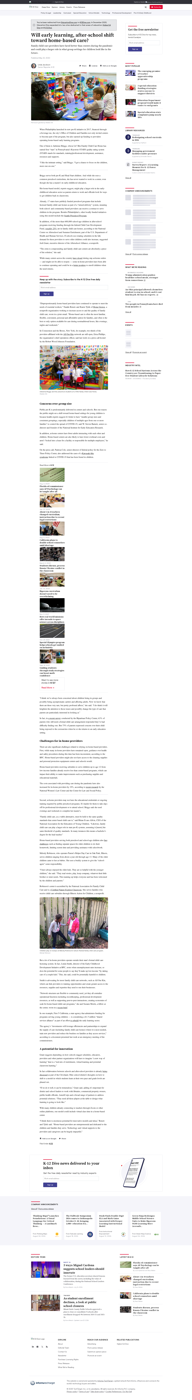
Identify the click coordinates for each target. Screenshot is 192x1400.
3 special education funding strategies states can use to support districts (147, 89)
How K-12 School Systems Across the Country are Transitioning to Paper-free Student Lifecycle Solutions (143, 373)
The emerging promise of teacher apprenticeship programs (149, 75)
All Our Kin (68, 334)
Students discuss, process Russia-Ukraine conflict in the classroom (146, 1310)
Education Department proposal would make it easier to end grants (149, 103)
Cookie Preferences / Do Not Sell (119, 1391)
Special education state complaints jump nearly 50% (149, 115)
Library (62, 7)
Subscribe (157, 7)
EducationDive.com (69, 22)
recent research (92, 787)
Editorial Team (63, 1348)
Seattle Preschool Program (75, 215)
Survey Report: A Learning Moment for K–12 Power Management (145, 167)
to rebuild (74, 1020)
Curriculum (67, 13)
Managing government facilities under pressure (144, 152)
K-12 (51, 1143)
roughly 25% (51, 228)
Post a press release (140, 254)
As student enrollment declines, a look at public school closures (79, 1302)
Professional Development (122, 13)
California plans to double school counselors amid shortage (146, 1296)
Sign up (46, 294)
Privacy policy (72, 1391)
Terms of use (84, 1391)
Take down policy (97, 1391)
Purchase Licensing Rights (68, 1359)
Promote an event (140, 352)
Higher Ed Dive (59, 2)
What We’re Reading (66, 1367)
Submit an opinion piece (96, 1352)
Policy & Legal (46, 13)
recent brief (62, 1007)
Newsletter (62, 1355)
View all (128, 178)
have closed (77, 258)
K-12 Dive (48, 28)
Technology (106, 13)
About (60, 1344)
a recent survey (54, 718)
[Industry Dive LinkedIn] (32, 1346)
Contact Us (62, 1352)
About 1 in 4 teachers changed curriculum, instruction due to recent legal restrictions (146, 1280)
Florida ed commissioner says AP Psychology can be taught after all (146, 1265)
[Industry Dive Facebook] (37, 1346)
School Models (94, 13)
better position (80, 265)
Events (69, 7)
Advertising (91, 1344)
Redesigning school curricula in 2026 (146, 138)
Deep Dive (46, 7)
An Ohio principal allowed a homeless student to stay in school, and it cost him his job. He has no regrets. (144, 292)
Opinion (55, 7)
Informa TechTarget (105, 1381)
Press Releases (79, 7)
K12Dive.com (85, 22)
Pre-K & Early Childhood (142, 13)
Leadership (57, 13)
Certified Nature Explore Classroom (66, 889)
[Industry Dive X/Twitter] (42, 1346)
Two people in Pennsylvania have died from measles (144, 305)
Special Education (79, 13)
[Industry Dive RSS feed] (46, 1346)
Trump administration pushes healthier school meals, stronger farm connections (141, 277)
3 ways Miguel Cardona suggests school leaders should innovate (83, 1269)
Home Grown (99, 306)
